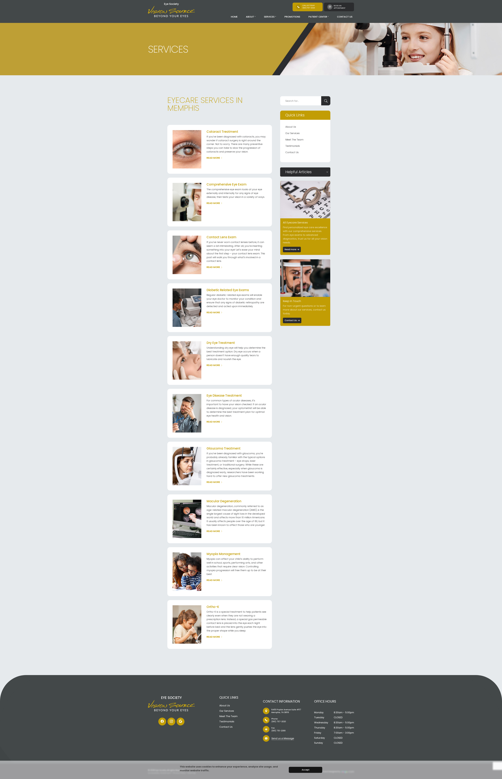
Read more (290, 249)
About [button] (250, 16)
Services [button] (269, 16)
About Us (290, 126)
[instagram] (171, 721)
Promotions (292, 16)
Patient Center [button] (318, 16)
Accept (305, 769)
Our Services (292, 133)
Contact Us (344, 16)
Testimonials (292, 146)
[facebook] (162, 721)
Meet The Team (294, 139)
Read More (213, 157)
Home (234, 16)
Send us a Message (282, 739)
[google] (180, 721)
